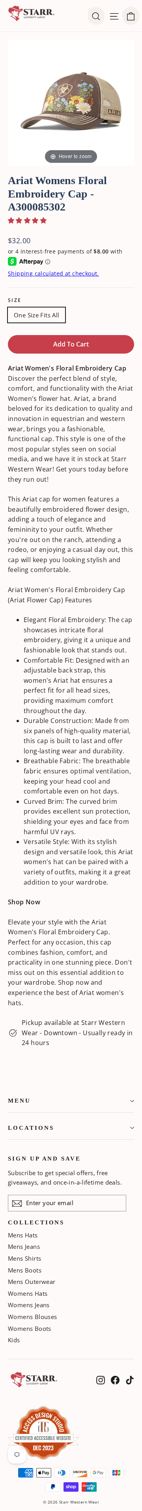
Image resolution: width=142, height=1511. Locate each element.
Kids (14, 1340)
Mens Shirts (24, 1258)
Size (15, 300)
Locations (31, 1128)
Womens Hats (27, 1293)
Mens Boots (24, 1270)
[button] (27, 220)
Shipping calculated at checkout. (53, 273)
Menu (19, 1100)
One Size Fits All (36, 315)
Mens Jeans (24, 1246)
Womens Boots (29, 1328)
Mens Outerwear (32, 1282)
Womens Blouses (32, 1317)
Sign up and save (44, 1158)
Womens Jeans (29, 1305)
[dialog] (130, 16)
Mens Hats (23, 1235)
